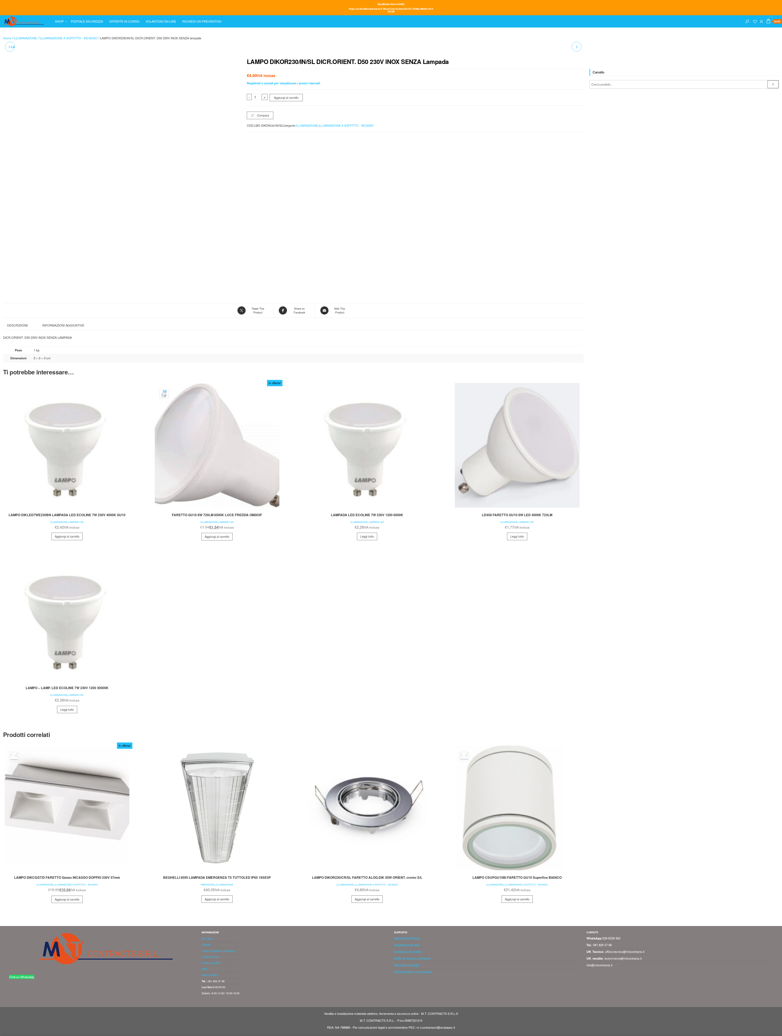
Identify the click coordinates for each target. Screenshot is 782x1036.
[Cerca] (747, 21)
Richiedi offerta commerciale (413, 972)
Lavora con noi (210, 957)
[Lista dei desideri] (755, 21)
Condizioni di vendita (407, 951)
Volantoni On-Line (161, 21)
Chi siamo (207, 938)
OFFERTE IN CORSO (124, 21)
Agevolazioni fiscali (407, 938)
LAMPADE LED (76, 521)
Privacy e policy (211, 963)
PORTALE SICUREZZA (87, 21)
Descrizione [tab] (17, 325)
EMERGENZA (208, 884)
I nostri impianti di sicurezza (218, 951)
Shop (59, 21)
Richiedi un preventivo (201, 21)
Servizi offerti (209, 975)
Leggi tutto (367, 536)
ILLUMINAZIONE (25, 38)
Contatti (206, 945)
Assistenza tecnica (406, 945)
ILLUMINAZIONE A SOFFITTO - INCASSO (68, 38)
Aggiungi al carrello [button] (67, 536)
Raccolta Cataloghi (406, 965)
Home (7, 38)
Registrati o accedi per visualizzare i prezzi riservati (283, 83)
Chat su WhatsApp (21, 977)
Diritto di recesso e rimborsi (412, 958)
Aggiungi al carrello (286, 98)
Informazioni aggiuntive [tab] (63, 325)
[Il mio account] (761, 21)
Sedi (204, 969)
